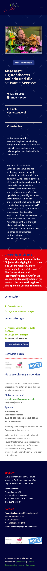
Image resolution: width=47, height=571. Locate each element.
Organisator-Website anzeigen (21, 311)
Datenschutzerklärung (14, 565)
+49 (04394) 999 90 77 (17, 338)
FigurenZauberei (16, 112)
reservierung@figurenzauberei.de (20, 399)
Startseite (21, 562)
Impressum (31, 565)
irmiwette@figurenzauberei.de (24, 526)
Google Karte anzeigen (18, 335)
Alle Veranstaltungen (23, 63)
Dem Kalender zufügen (18, 344)
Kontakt (30, 562)
